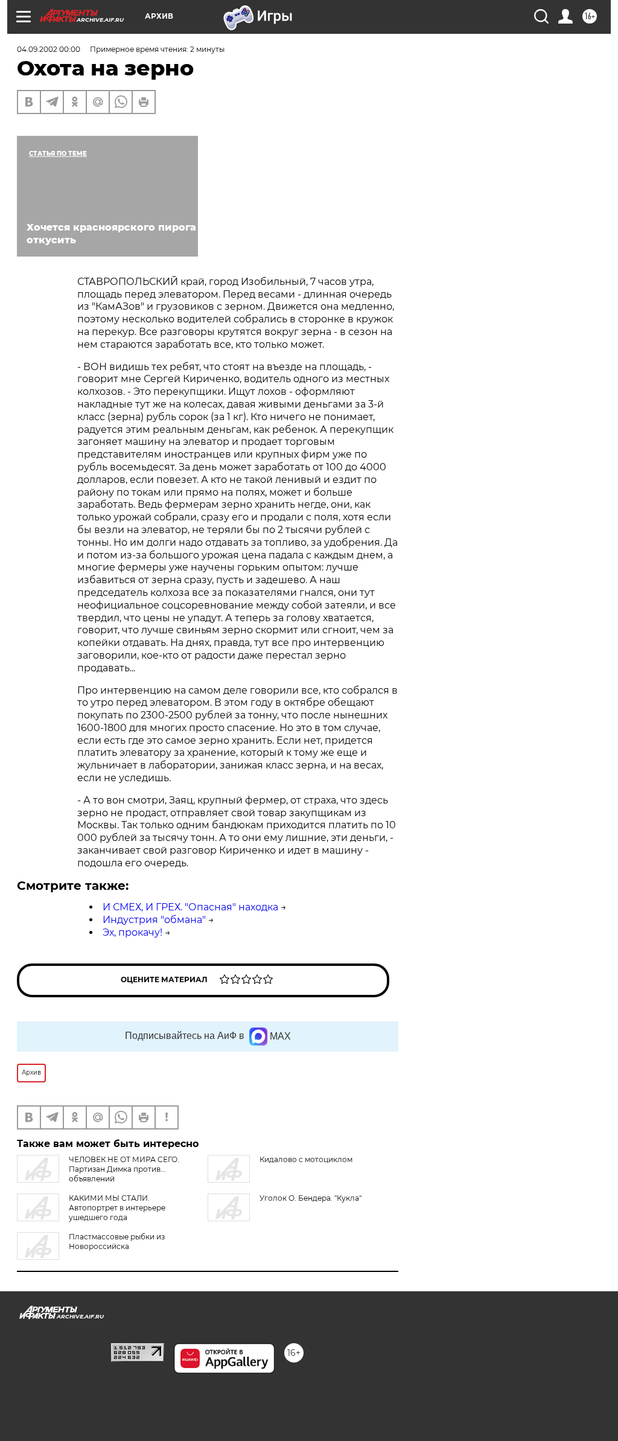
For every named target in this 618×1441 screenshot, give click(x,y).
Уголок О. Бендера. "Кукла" (311, 1198)
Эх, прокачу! (132, 932)
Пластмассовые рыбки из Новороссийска (117, 1241)
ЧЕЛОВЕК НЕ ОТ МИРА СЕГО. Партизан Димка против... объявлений (124, 1169)
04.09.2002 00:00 (48, 49)
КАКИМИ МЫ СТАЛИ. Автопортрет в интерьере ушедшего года (117, 1207)
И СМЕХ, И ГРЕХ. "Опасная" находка (190, 907)
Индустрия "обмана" (154, 919)
